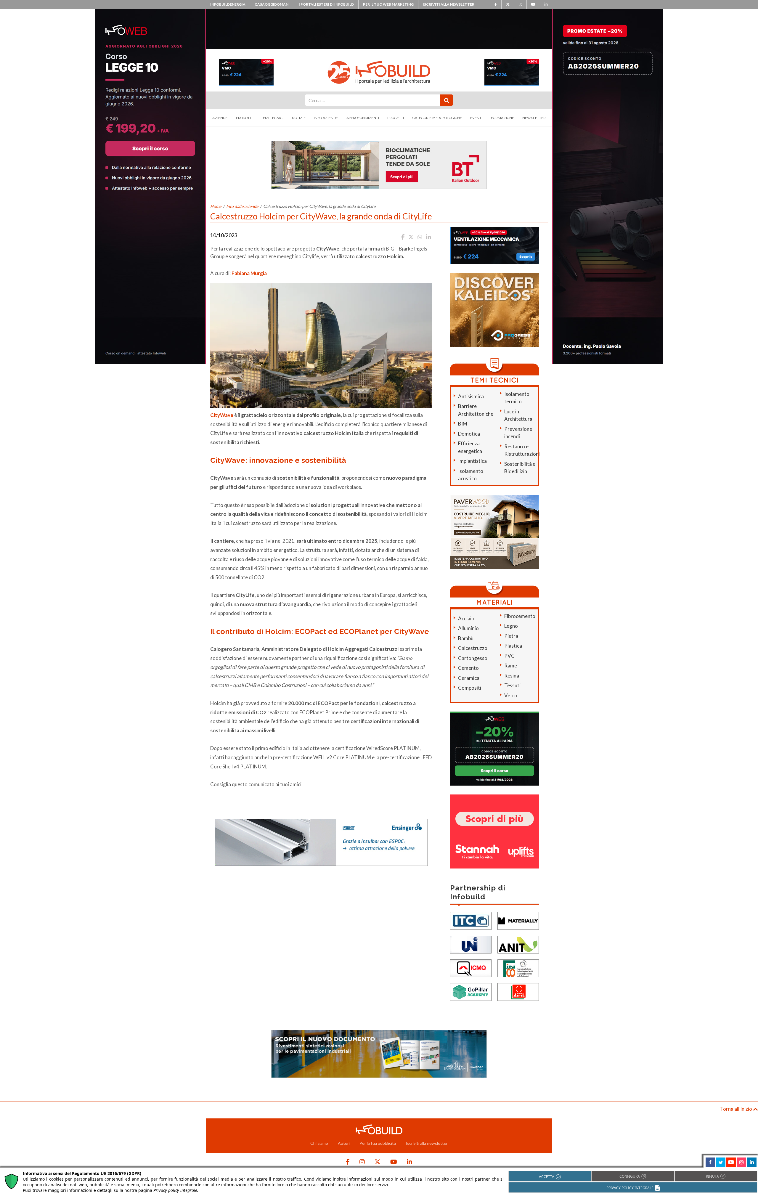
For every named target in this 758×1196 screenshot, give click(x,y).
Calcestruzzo (472, 648)
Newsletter (534, 118)
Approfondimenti (362, 118)
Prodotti (244, 118)
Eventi (476, 118)
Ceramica (468, 678)
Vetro (510, 695)
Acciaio (466, 618)
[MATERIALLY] (518, 920)
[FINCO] (518, 968)
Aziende (219, 118)
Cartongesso (472, 658)
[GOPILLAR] (471, 991)
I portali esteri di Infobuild (326, 4)
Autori (344, 1143)
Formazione (502, 118)
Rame (510, 665)
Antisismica (471, 396)
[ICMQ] (471, 968)
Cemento (468, 668)
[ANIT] (518, 944)
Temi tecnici (272, 118)
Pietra (511, 636)
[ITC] (471, 920)
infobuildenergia (227, 4)
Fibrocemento (519, 616)
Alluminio (468, 628)
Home (215, 206)
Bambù (465, 638)
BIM (462, 423)
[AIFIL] (518, 991)
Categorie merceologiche (437, 118)
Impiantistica (472, 461)
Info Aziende (326, 118)
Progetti (395, 118)
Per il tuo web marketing (388, 4)
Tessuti (512, 685)
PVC (509, 656)
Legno (511, 626)
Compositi (469, 688)
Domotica (469, 434)
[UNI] (471, 944)
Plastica (513, 646)
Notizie (299, 118)
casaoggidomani (272, 4)
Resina (511, 675)
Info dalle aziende (242, 206)
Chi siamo (319, 1143)
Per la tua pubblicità (377, 1143)
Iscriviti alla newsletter (448, 4)
